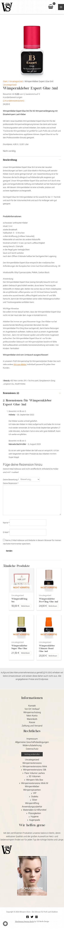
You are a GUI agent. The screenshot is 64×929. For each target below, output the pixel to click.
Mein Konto (32, 715)
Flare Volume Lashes (34, 773)
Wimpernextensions (32, 763)
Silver (34, 799)
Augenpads (34, 820)
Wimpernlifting (32, 803)
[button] (32, 754)
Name (6, 523)
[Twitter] (32, 917)
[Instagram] (36, 917)
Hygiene (35, 816)
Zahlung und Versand (32, 725)
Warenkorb (32, 719)
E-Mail (6, 532)
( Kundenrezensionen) (13, 101)
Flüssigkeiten (34, 813)
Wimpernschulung (32, 712)
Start (5, 81)
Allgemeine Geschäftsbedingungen (32, 742)
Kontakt (32, 705)
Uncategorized (16, 81)
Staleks (34, 796)
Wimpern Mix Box (34, 779)
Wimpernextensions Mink (34, 766)
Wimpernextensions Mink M (34, 783)
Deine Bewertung (11, 479)
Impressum (32, 738)
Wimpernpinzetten (32, 790)
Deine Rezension (10, 483)
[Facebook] (27, 917)
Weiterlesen (25, 606)
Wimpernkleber (20, 364)
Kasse (32, 722)
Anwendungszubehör (32, 806)
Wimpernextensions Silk (34, 769)
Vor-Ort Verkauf (32, 709)
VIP (34, 793)
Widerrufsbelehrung (32, 745)
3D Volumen (34, 776)
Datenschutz (32, 748)
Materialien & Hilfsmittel (34, 810)
